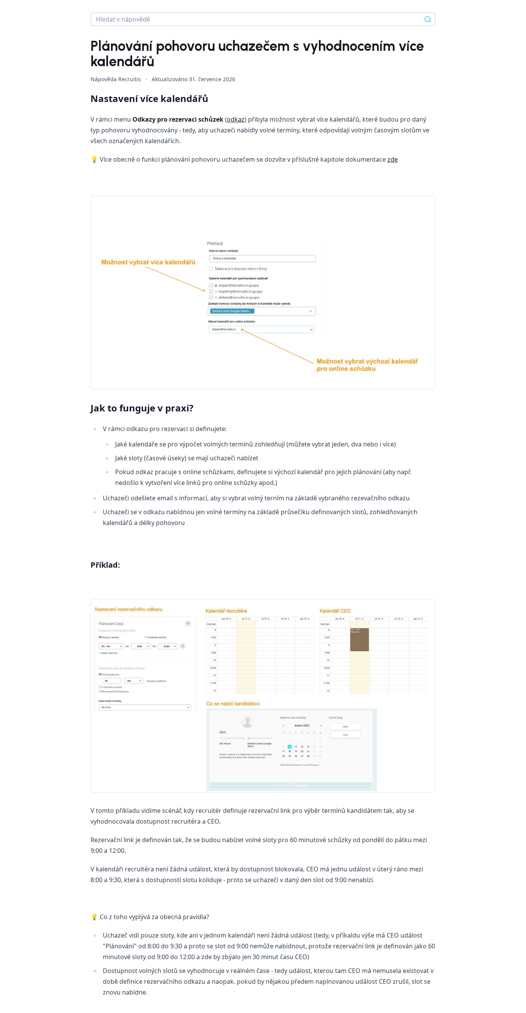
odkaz (236, 119)
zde (392, 159)
